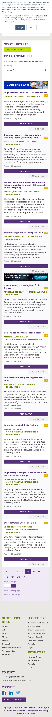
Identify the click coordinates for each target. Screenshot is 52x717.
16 (39, 571)
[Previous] (6, 571)
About (5, 637)
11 (11, 571)
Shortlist (39, 129)
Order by (8, 66)
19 (12, 576)
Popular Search (35, 637)
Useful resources (35, 640)
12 (17, 571)
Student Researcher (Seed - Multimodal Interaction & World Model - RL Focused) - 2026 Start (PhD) (25, 185)
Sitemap (6, 654)
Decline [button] (31, 28)
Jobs (4, 630)
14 (28, 571)
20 (18, 576)
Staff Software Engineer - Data (20, 523)
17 (45, 571)
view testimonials (14, 700)
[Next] (23, 577)
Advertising (33, 660)
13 (22, 571)
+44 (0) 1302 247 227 (14, 677)
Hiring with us (34, 657)
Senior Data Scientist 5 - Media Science (24, 332)
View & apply (26, 124)
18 (7, 576)
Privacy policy (8, 651)
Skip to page (10, 582)
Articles (5, 640)
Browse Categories (36, 633)
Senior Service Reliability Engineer (21, 425)
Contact (6, 644)
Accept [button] (20, 28)
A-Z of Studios (34, 626)
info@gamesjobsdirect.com (17, 680)
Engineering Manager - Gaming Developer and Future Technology (25, 474)
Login (30, 647)
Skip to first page (12, 590)
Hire (4, 633)
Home (4, 626)
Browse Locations (36, 630)
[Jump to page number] (13, 586)
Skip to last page (12, 594)
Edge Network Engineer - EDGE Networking (25, 92)
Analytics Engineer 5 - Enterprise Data (23, 232)
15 (33, 571)
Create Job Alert (19, 50)
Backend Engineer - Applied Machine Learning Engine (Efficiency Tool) (22, 136)
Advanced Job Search (38, 623)
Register (32, 644)
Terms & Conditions (11, 647)
